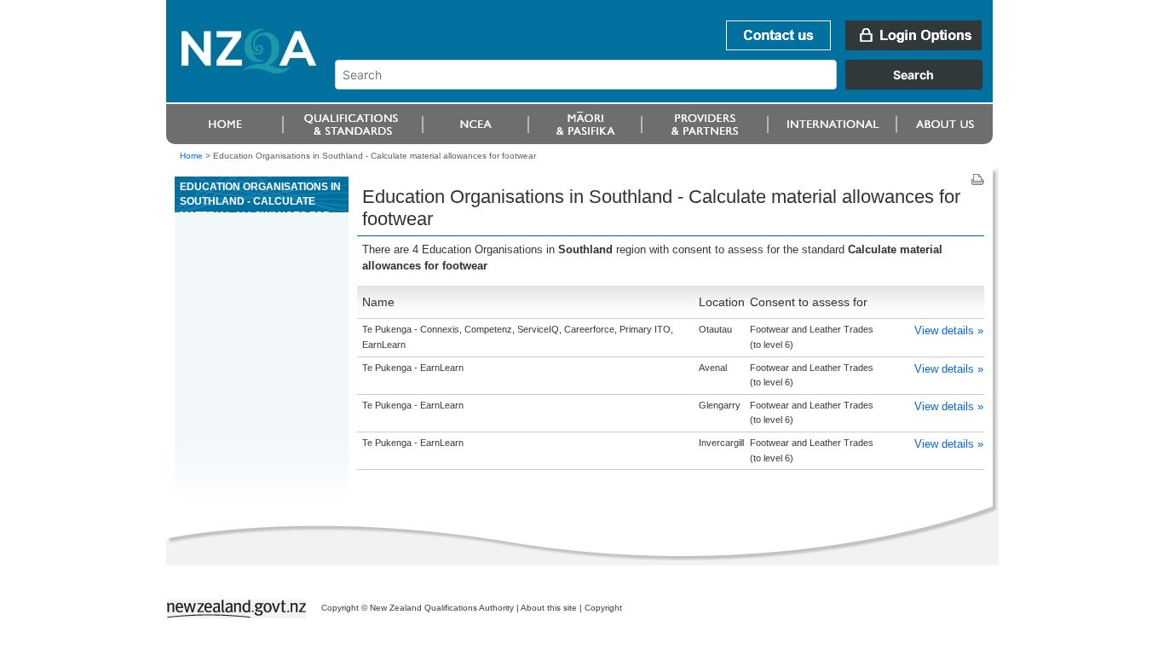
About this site (549, 607)
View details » (948, 330)
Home (191, 155)
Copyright (603, 607)
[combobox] (666, 85)
